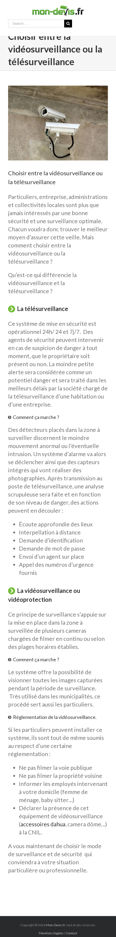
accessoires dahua (43, 824)
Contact (71, 933)
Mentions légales (51, 933)
